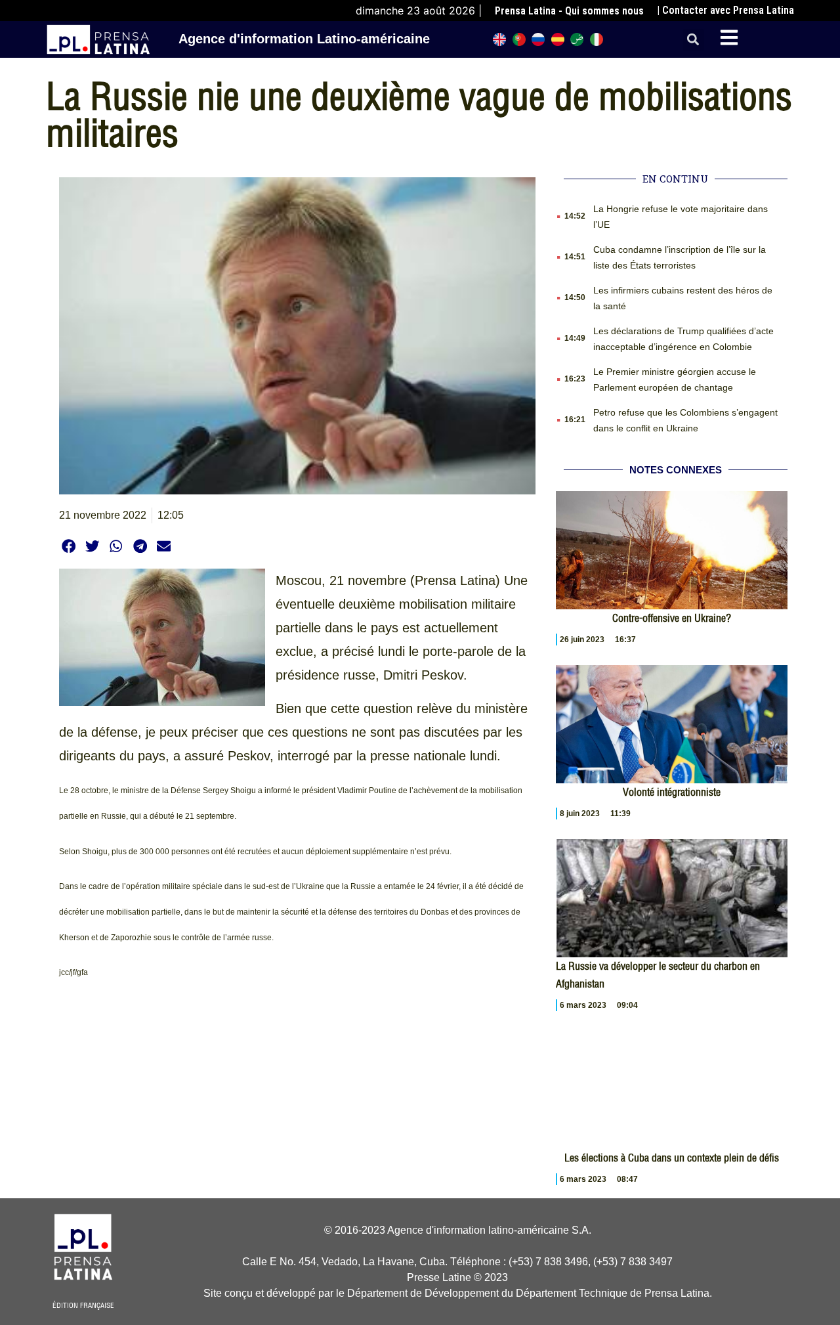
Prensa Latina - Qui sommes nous (569, 11)
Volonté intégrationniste (672, 791)
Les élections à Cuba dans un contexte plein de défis (671, 1157)
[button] (693, 40)
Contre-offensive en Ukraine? (671, 617)
